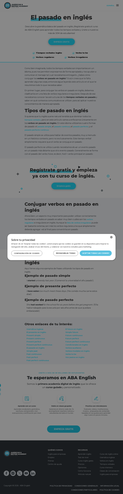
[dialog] (61, 247)
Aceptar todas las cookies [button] (95, 253)
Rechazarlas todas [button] (65, 253)
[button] (26, 253)
